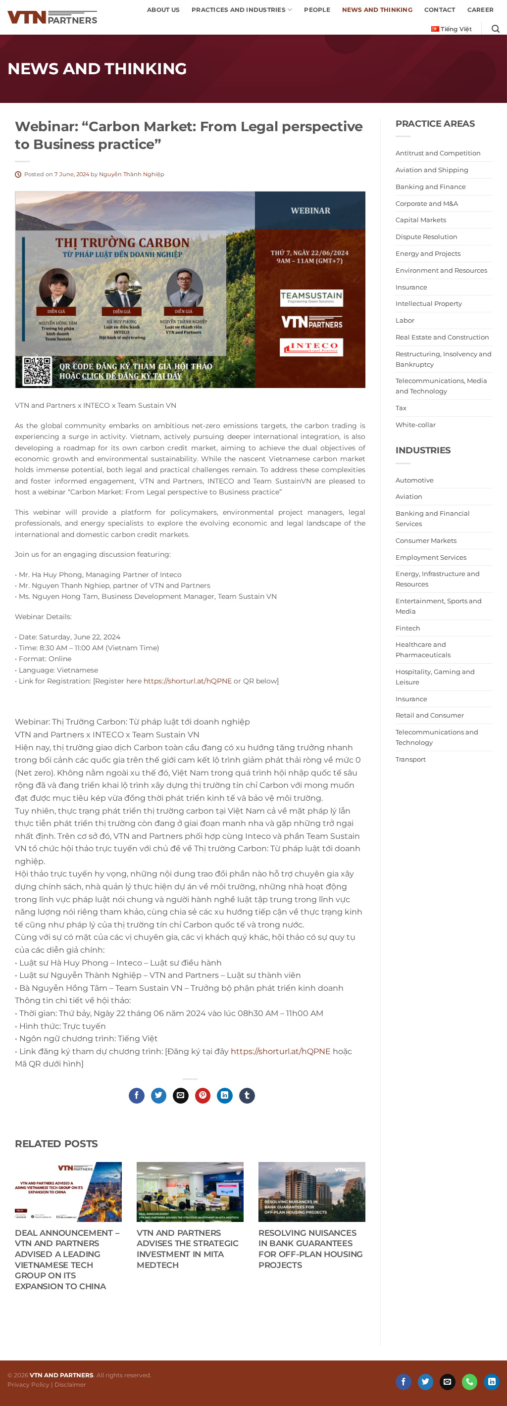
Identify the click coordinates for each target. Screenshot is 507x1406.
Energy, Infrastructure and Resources (438, 579)
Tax (401, 408)
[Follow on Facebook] (403, 1382)
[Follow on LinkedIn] (492, 1382)
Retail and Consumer (430, 716)
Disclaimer (70, 1384)
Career (480, 9)
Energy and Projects (428, 253)
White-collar (416, 425)
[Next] (353, 1228)
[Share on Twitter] (159, 1096)
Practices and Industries (239, 9)
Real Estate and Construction (442, 337)
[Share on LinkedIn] (225, 1096)
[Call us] (470, 1382)
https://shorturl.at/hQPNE (188, 681)
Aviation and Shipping (432, 170)
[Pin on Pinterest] (203, 1096)
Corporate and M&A (427, 203)
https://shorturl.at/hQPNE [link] (281, 1051)
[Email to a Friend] (181, 1096)
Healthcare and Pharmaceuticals (423, 650)
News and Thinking (377, 9)
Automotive (415, 480)
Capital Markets (421, 220)
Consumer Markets (426, 540)
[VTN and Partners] (52, 17)
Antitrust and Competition (438, 153)
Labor (405, 321)
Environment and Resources (441, 270)
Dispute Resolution (426, 237)
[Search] (496, 29)
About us (163, 9)
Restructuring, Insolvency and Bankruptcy (444, 359)
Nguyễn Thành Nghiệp (131, 174)
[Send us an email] (448, 1382)
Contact (440, 9)
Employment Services (431, 557)
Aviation (409, 497)
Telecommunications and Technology (437, 737)
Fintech (408, 628)
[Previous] (27, 1228)
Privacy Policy (28, 1384)
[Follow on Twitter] (426, 1382)
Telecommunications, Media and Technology (441, 386)
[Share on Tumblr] (247, 1096)
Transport (411, 759)
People (317, 9)
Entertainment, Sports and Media (439, 606)
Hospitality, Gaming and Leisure (435, 677)
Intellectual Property (429, 304)
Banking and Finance (431, 187)
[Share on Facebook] (137, 1096)
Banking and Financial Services (433, 519)
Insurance (411, 287)
